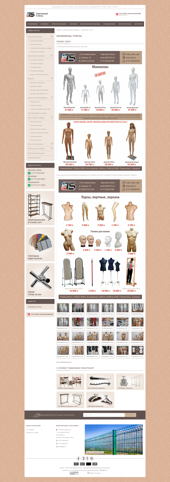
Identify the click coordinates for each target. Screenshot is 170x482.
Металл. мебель (125, 24)
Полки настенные (36, 44)
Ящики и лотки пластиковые (39, 74)
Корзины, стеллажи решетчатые (41, 109)
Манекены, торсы (36, 140)
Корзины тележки (36, 105)
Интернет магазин (59, 24)
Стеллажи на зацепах (37, 71)
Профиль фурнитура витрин (40, 90)
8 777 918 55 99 (113, 7)
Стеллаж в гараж (36, 67)
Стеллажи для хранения (36, 56)
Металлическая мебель (36, 148)
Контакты (138, 24)
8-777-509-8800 (38, 179)
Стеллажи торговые (35, 37)
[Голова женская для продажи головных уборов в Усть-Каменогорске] (108, 322)
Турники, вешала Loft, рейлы (40, 132)
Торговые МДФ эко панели (37, 113)
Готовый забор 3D (34, 157)
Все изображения (64, 362)
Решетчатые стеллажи (37, 51)
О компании (32, 24)
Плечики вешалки (36, 136)
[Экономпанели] (40, 244)
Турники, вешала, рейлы (38, 129)
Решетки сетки (35, 102)
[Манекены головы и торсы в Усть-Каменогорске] (122, 322)
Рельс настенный (36, 121)
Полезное (45, 24)
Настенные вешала (36, 125)
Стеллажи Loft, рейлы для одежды (41, 48)
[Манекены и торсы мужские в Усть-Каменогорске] (108, 307)
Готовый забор (109, 24)
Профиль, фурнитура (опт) (39, 93)
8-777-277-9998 (38, 185)
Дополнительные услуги (36, 153)
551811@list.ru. (103, 470)
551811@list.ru (62, 446)
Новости (32, 301)
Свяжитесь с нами (32, 432)
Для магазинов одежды (90, 24)
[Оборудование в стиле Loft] (40, 208)
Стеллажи (73, 24)
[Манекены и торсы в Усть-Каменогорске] (93, 322)
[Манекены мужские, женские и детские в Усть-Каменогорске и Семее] (63, 307)
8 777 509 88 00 (103, 7)
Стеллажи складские (37, 60)
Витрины (31, 78)
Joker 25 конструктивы (35, 144)
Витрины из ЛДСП (36, 86)
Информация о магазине (67, 426)
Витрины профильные (38, 82)
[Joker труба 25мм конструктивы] (40, 280)
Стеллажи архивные (37, 63)
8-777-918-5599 (37, 173)
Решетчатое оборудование (37, 97)
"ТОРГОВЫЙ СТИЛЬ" (75, 468)
